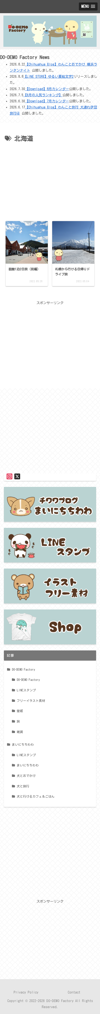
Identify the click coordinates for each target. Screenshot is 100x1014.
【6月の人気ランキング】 (42, 95)
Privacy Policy (26, 992)
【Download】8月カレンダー (47, 89)
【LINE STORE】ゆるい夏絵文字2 (48, 76)
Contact (74, 992)
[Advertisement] (50, 181)
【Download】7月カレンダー (47, 101)
